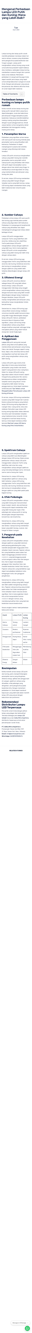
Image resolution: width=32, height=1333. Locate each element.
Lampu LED (5, 342)
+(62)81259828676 (16, 736)
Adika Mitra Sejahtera (21, 718)
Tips (16, 28)
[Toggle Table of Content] (21, 94)
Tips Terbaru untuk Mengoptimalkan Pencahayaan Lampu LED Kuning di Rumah (16, 391)
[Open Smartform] (27, 1328)
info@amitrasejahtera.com (16, 734)
